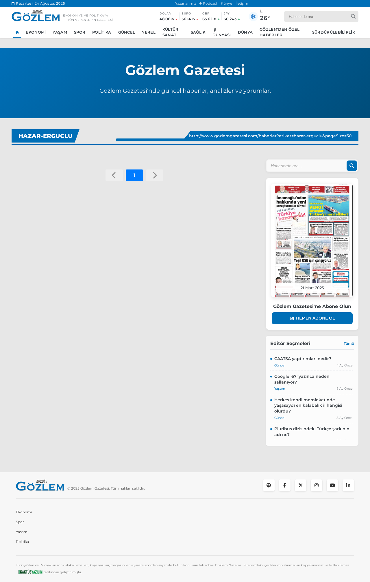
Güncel (126, 32)
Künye (226, 3)
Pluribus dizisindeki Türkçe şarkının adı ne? (311, 431)
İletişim (242, 3)
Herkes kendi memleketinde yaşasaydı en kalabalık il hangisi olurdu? (308, 405)
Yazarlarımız (185, 3)
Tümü (349, 343)
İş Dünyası (221, 32)
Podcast (209, 3)
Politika (101, 32)
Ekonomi (36, 32)
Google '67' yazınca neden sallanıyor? (302, 379)
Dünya (245, 32)
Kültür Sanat (170, 32)
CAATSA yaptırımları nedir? (302, 358)
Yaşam (60, 32)
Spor (79, 32)
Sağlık (198, 32)
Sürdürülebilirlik (333, 32)
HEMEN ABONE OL (315, 318)
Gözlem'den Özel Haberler (280, 32)
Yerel (149, 32)
